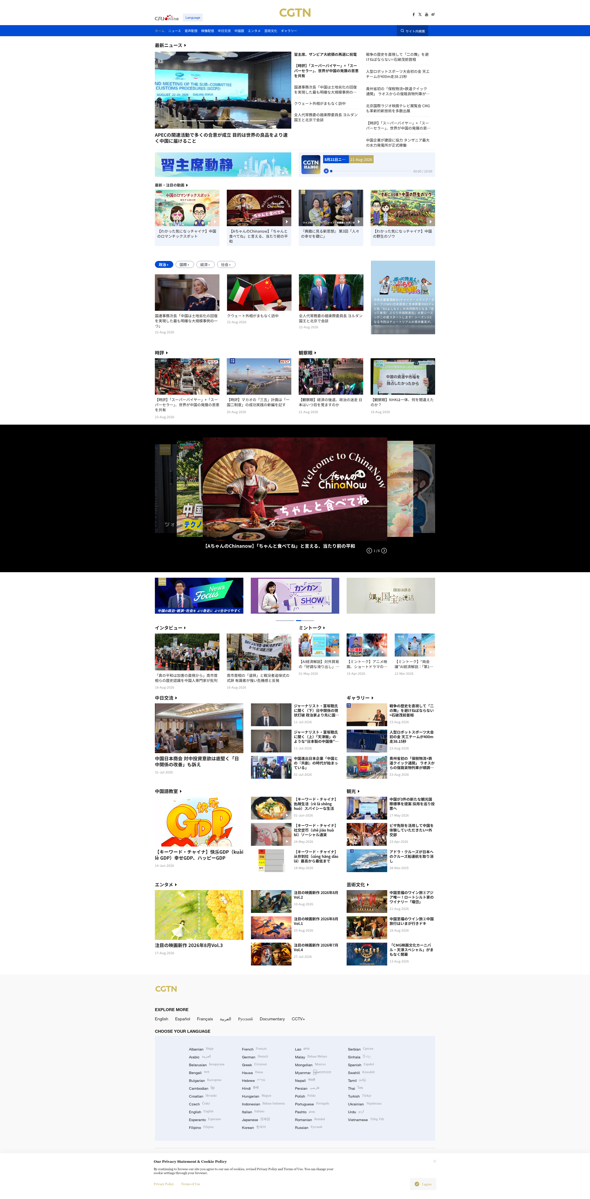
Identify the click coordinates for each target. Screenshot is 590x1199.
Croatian (203, 1096)
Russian (308, 1127)
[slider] (331, 171)
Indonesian (263, 1104)
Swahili (361, 1072)
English (161, 1018)
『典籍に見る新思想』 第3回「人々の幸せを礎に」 (330, 233)
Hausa (252, 1072)
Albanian (201, 1049)
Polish (305, 1096)
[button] (188, 120)
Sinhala (359, 1057)
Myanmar (313, 1072)
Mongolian (310, 1065)
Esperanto (205, 1119)
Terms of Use (190, 1184)
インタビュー (169, 627)
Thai (355, 1088)
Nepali (305, 1080)
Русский (245, 1018)
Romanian (310, 1119)
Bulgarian (205, 1080)
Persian (307, 1088)
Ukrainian (364, 1104)
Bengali (199, 1072)
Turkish (359, 1096)
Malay (311, 1057)
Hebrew (253, 1080)
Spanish (361, 1065)
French (254, 1049)
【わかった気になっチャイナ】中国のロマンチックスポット (186, 233)
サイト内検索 (415, 31)
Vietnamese (366, 1119)
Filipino (201, 1127)
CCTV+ (298, 1018)
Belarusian (206, 1065)
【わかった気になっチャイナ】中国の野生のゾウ (402, 233)
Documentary (272, 1018)
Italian (253, 1112)
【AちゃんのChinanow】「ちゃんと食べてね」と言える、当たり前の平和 (258, 236)
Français (205, 1018)
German (255, 1057)
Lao (302, 1049)
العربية (225, 1018)
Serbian (360, 1049)
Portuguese (312, 1104)
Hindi (250, 1088)
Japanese (256, 1119)
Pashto (305, 1112)
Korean (254, 1127)
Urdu (356, 1112)
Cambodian (202, 1088)
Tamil (357, 1080)
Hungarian (256, 1096)
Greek (254, 1065)
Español (182, 1018)
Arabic (200, 1057)
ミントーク (310, 627)
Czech (199, 1104)
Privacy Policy (164, 1184)
